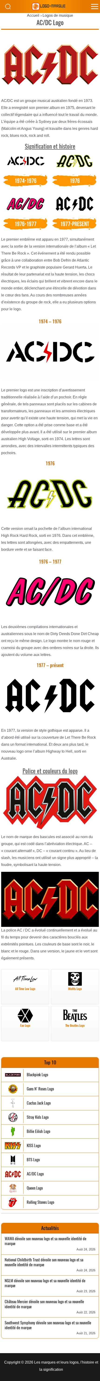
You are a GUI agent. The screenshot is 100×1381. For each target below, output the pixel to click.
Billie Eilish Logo (38, 1131)
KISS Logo (34, 1145)
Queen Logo (35, 1188)
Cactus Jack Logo (39, 1103)
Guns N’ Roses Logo (40, 1088)
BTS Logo (33, 1159)
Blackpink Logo (37, 1074)
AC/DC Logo (35, 1173)
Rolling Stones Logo (40, 1202)
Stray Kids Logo (38, 1117)
